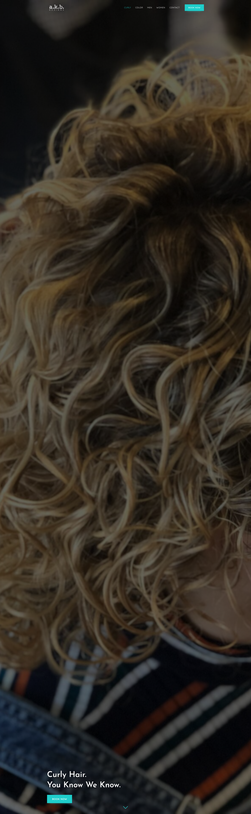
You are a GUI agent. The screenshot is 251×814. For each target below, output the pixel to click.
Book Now (194, 7)
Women (160, 7)
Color (139, 7)
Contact (175, 7)
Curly (127, 7)
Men (149, 7)
